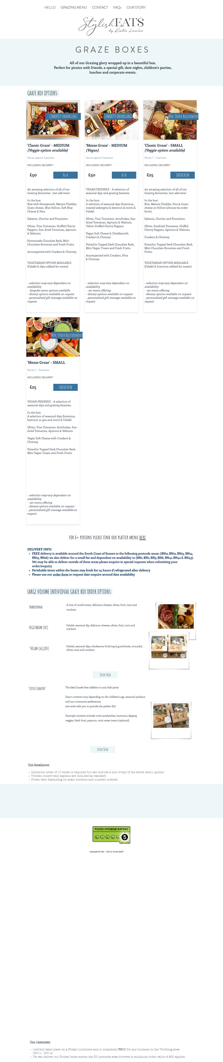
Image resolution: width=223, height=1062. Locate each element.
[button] (183, 116)
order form (60, 574)
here (142, 537)
